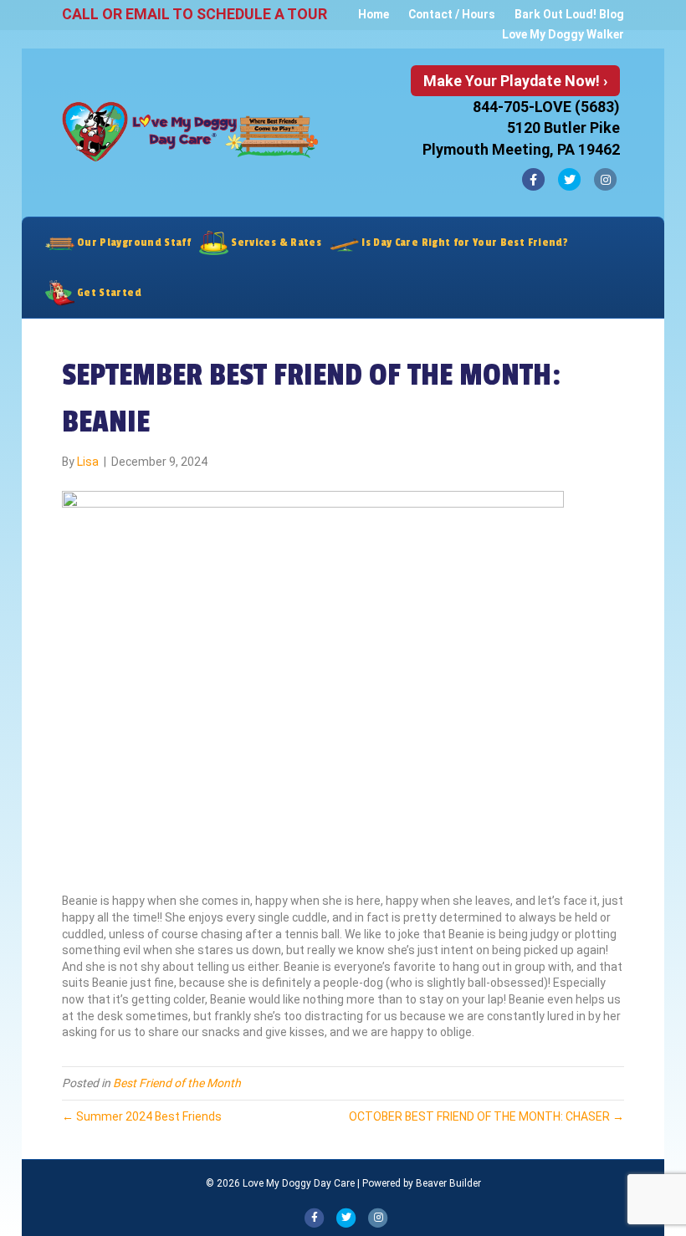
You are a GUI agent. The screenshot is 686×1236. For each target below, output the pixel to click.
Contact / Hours (451, 14)
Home (373, 14)
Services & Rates (274, 242)
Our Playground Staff (132, 242)
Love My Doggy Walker (563, 34)
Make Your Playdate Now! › (515, 80)
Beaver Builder (448, 1183)
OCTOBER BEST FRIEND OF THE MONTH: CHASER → (486, 1116)
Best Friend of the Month (177, 1083)
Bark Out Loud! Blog (569, 14)
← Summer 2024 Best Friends (142, 1116)
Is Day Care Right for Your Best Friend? (463, 242)
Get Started (107, 292)
